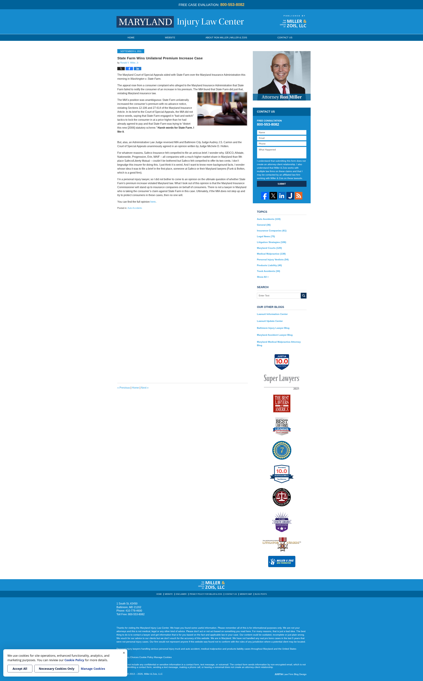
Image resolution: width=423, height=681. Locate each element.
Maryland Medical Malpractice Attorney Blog (279, 343)
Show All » (263, 277)
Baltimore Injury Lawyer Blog (273, 328)
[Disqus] (182, 251)
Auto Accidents (135, 208)
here (153, 201)
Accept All (20, 669)
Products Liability (269, 265)
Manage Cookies (163, 657)
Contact (284, 37)
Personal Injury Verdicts (273, 259)
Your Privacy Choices (127, 657)
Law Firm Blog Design (291, 674)
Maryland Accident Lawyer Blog (275, 335)
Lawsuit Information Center (272, 314)
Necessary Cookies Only (56, 669)
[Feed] (298, 196)
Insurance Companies (272, 230)
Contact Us (231, 594)
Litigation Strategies (271, 242)
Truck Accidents (268, 271)
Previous (123, 387)
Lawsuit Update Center (270, 321)
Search (304, 296)
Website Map (246, 594)
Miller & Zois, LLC (153, 674)
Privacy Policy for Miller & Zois (206, 594)
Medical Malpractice (271, 253)
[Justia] (290, 196)
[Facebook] (265, 196)
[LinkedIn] (282, 196)
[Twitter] (273, 196)
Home (131, 37)
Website (170, 37)
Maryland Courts (269, 248)
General (264, 224)
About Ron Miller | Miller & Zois (226, 37)
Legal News (266, 236)
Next (145, 387)
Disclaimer (181, 594)
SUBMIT (282, 184)
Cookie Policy (146, 657)
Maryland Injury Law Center (180, 22)
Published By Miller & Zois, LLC (293, 21)
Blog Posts (261, 594)
